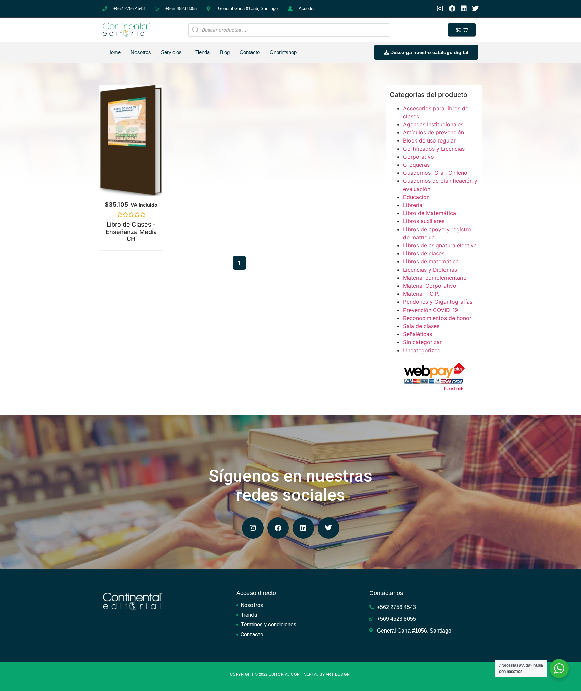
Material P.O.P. (421, 293)
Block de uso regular (429, 140)
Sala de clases (421, 326)
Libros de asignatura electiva (440, 245)
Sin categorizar (422, 342)
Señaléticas (417, 334)
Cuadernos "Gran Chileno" (436, 172)
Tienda (202, 52)
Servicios (171, 52)
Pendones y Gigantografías (437, 301)
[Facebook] (452, 8)
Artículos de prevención (433, 132)
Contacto (250, 52)
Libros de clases (423, 253)
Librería (412, 205)
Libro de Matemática (429, 213)
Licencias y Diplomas (430, 269)
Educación (416, 197)
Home (114, 52)
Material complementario (435, 277)
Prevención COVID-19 (430, 310)
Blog (225, 52)
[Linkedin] (463, 8)
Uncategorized (422, 350)
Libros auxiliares (423, 221)
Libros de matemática (431, 261)
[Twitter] (475, 8)
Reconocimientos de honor (437, 318)
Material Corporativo (429, 285)
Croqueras (416, 164)
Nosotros (141, 52)
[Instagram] (440, 8)
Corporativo (418, 156)
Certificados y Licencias (434, 148)
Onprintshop (283, 52)
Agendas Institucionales (433, 124)
